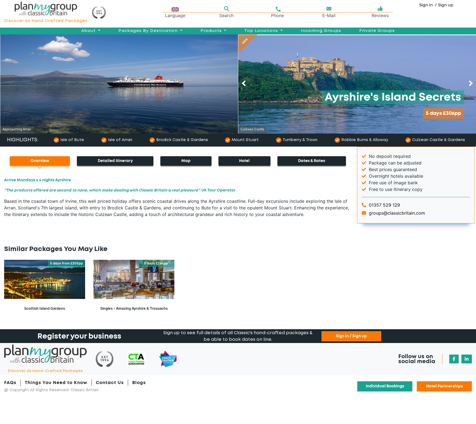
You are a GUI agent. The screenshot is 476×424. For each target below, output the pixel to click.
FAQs (10, 382)
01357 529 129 (383, 205)
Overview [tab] (40, 161)
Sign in (428, 5)
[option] (119, 84)
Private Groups (377, 31)
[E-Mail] (329, 9)
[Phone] (277, 9)
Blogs (139, 382)
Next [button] (470, 83)
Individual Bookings (385, 386)
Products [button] (212, 31)
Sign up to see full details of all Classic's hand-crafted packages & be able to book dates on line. (237, 336)
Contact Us (110, 382)
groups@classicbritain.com (396, 213)
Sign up (445, 5)
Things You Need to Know (56, 382)
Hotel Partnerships (444, 386)
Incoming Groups (321, 31)
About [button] (89, 31)
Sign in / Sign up (351, 336)
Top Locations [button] (261, 31)
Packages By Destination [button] (148, 31)
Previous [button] (245, 83)
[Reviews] (380, 9)
